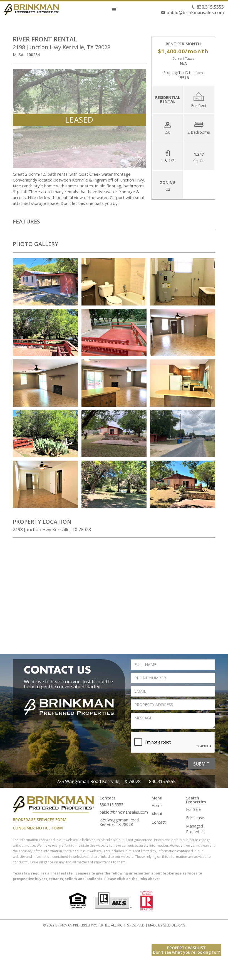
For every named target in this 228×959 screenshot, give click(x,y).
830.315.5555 (210, 7)
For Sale (193, 809)
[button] (114, 9)
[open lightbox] (45, 281)
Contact (159, 822)
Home (157, 805)
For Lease (195, 817)
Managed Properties (195, 828)
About (157, 813)
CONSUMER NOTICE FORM (38, 828)
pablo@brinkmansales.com (195, 12)
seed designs (174, 925)
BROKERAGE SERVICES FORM (39, 819)
